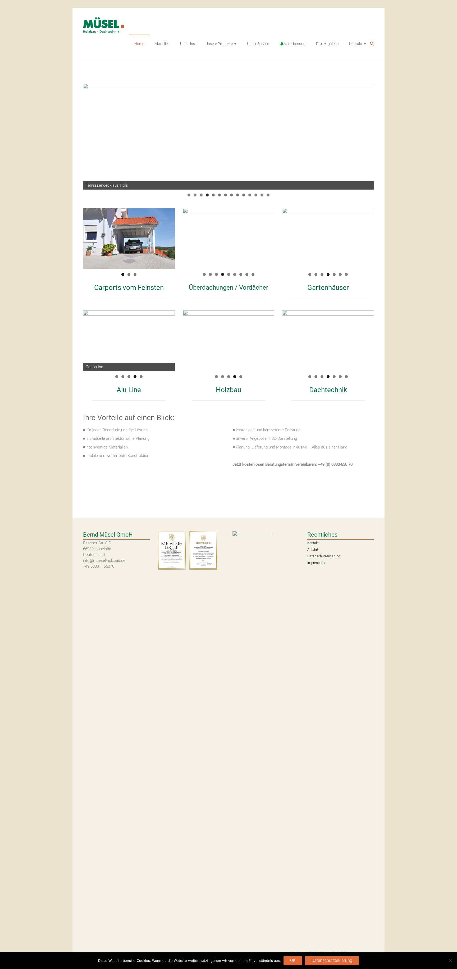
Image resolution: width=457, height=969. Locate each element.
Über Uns (187, 44)
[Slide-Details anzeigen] (228, 137)
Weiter (367, 135)
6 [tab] (219, 195)
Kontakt (355, 44)
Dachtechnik (328, 390)
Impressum (316, 563)
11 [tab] (249, 195)
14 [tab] (268, 195)
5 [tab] (213, 195)
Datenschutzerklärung (323, 556)
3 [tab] (201, 195)
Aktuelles (162, 44)
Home (139, 44)
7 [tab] (225, 195)
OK (293, 960)
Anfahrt (312, 549)
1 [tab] (189, 195)
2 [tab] (195, 195)
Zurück (90, 135)
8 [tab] (231, 195)
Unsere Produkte (219, 44)
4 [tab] (207, 195)
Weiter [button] (367, 339)
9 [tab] (237, 195)
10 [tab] (243, 195)
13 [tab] (262, 195)
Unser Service (258, 44)
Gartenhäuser (328, 287)
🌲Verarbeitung (292, 44)
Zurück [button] (289, 339)
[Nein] (450, 960)
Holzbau (228, 390)
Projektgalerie (327, 44)
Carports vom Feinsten (129, 287)
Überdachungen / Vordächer (228, 287)
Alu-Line (129, 390)
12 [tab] (255, 195)
